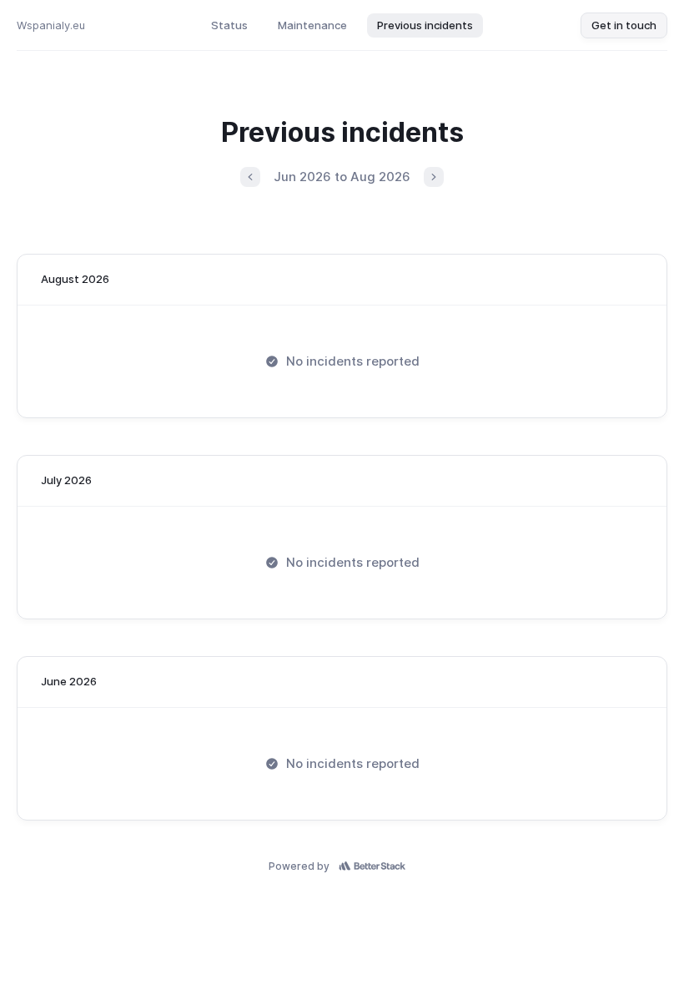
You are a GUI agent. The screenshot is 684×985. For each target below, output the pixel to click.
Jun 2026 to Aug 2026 (342, 176)
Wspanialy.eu (51, 25)
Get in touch (623, 25)
